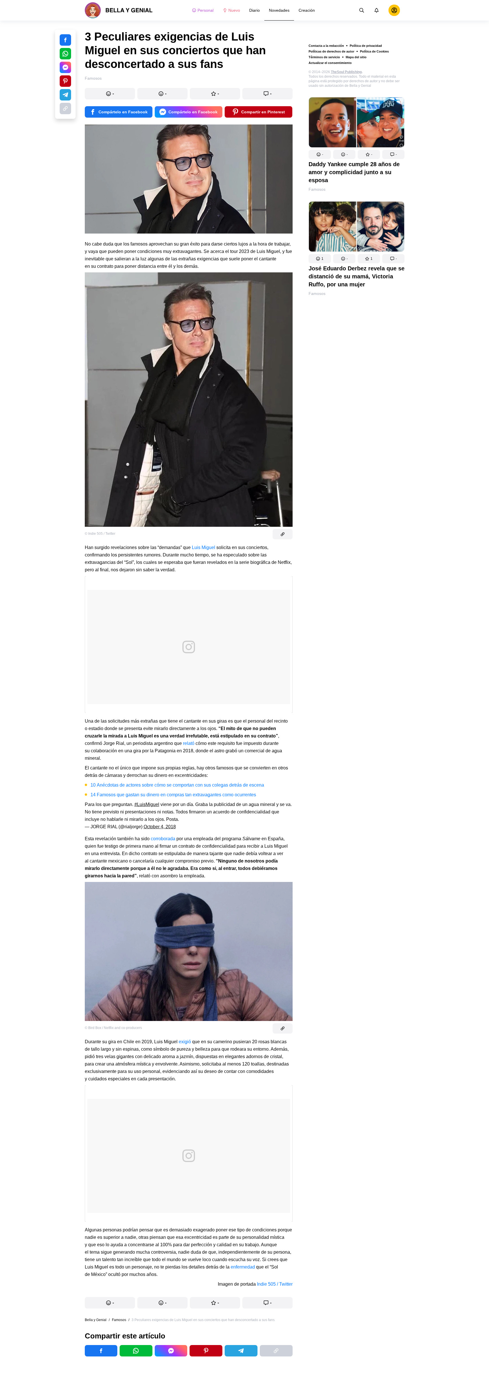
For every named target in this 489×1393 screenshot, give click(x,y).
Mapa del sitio (356, 57)
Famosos (317, 189)
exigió (185, 1041)
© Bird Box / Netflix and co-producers (113, 1028)
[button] (320, 154)
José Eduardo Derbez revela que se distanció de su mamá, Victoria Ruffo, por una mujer (357, 276)
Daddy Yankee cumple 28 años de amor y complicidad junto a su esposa (354, 172)
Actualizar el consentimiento (330, 63)
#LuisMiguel (146, 804)
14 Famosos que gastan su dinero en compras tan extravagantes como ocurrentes (173, 794)
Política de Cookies (374, 51)
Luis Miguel (203, 547)
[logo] (119, 10)
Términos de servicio (324, 57)
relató (188, 743)
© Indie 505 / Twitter (100, 534)
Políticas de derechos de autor (331, 51)
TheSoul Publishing (346, 72)
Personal (206, 10)
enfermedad (242, 1267)
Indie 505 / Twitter (275, 1284)
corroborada (163, 838)
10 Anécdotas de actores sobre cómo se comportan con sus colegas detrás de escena (177, 785)
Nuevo (234, 10)
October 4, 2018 (160, 826)
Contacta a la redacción (326, 45)
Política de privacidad (366, 45)
